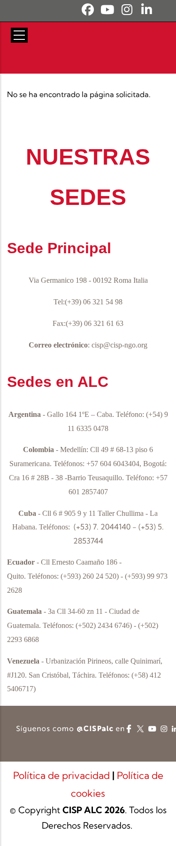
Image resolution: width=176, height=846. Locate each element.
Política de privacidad (62, 775)
